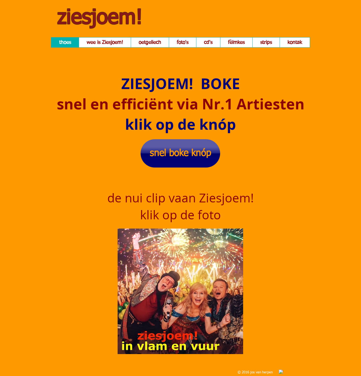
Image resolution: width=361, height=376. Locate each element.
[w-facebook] (281, 372)
